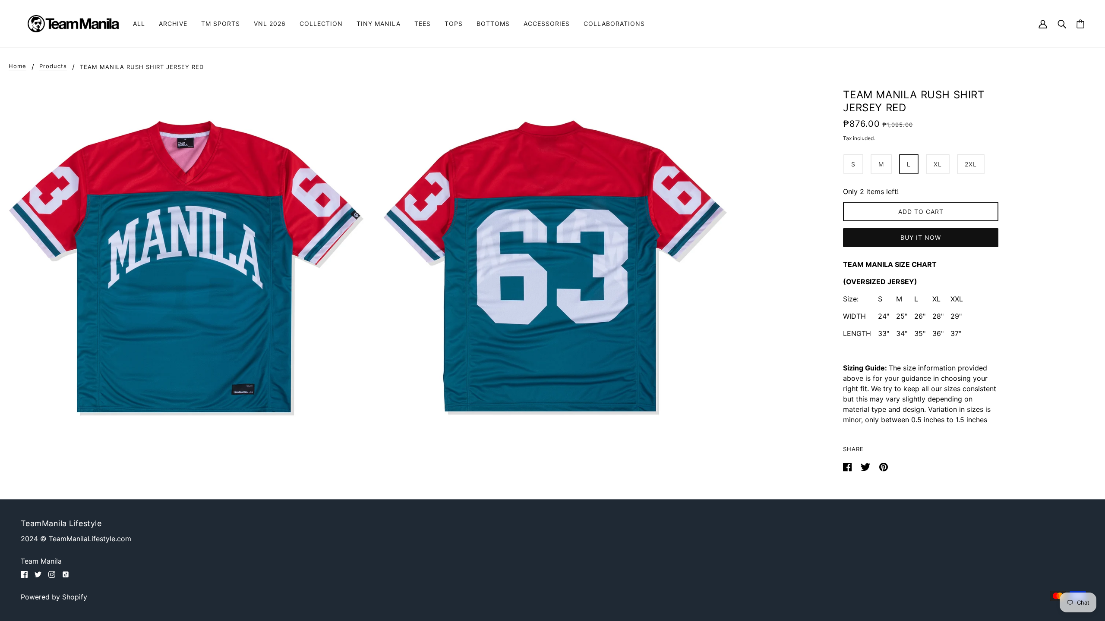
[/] (73, 23)
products (53, 66)
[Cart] (1080, 24)
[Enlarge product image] (183, 260)
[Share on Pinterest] (883, 466)
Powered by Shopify (54, 597)
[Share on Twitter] (866, 466)
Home (17, 66)
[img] (24, 573)
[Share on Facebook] (848, 466)
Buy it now (920, 237)
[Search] (1062, 23)
